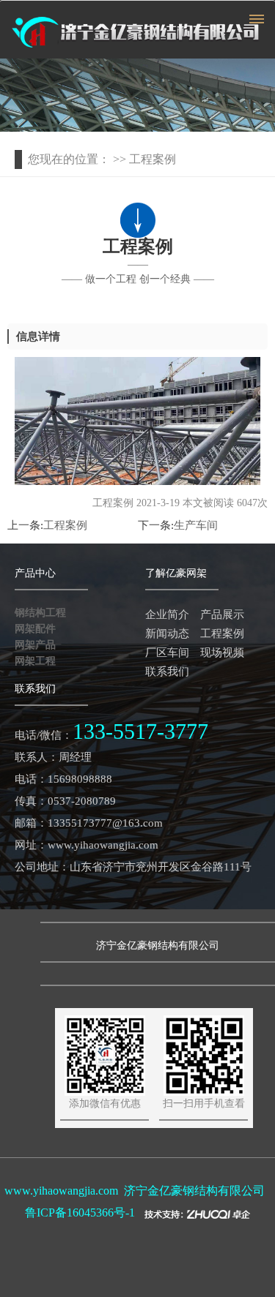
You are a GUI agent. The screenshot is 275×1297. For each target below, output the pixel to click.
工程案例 (65, 525)
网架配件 (35, 628)
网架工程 (35, 660)
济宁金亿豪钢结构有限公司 (194, 1190)
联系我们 (167, 671)
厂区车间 (167, 652)
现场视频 (222, 652)
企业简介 (167, 614)
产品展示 (222, 614)
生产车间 (196, 525)
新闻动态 (167, 633)
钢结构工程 (40, 612)
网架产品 (35, 644)
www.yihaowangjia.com (61, 1190)
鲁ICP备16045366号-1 (80, 1212)
